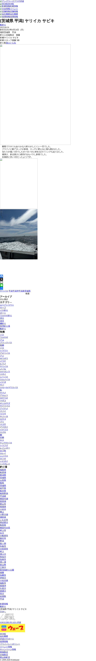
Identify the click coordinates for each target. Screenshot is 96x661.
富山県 (3, 565)
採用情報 (4, 641)
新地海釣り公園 (7, 570)
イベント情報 (6, 647)
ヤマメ (3, 393)
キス (2, 440)
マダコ (3, 400)
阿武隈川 (4, 522)
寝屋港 (3, 507)
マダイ (3, 374)
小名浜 (3, 509)
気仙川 (3, 557)
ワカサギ (4, 337)
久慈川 (3, 588)
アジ (2, 356)
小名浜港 (4, 580)
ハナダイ (4, 461)
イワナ (3, 361)
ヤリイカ (4, 291)
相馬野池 (4, 493)
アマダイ (4, 427)
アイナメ (4, 408)
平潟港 (21, 291)
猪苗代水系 (5, 528)
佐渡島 (3, 596)
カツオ (3, 458)
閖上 (2, 512)
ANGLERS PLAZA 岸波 (10, 622)
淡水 (2, 321)
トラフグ (4, 445)
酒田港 (3, 517)
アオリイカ (5, 353)
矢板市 (3, 546)
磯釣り (3, 323)
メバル (3, 369)
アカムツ (4, 395)
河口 (2, 318)
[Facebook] (48, 276)
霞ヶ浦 (3, 562)
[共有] (48, 288)
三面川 (3, 567)
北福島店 (4, 655)
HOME (3, 634)
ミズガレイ (5, 464)
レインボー (5, 448)
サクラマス (5, 406)
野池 (2, 541)
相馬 (2, 483)
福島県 (3, 470)
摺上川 (3, 554)
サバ (2, 385)
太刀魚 (3, 451)
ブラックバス (6, 342)
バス (2, 335)
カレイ (3, 453)
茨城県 (27, 291)
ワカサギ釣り (6, 315)
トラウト (4, 350)
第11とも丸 (11, 43)
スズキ (3, 432)
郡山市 (3, 504)
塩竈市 (3, 575)
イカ (2, 348)
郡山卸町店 (5, 657)
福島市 (3, 583)
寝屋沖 (3, 586)
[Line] (48, 285)
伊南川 (3, 578)
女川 (2, 533)
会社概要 (4, 636)
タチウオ (4, 398)
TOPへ (3, 612)
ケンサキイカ (6, 443)
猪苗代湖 (4, 499)
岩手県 (3, 488)
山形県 (3, 480)
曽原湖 (3, 501)
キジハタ (4, 416)
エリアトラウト (7, 305)
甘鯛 (2, 437)
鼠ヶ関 (3, 543)
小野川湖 (4, 514)
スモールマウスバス (9, 387)
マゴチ (3, 424)
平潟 (10, 291)
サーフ (3, 308)
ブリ (2, 422)
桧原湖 (3, 472)
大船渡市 (4, 536)
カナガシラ (5, 371)
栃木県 (3, 491)
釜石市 (3, 538)
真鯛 (2, 345)
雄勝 (2, 572)
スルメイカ (5, 379)
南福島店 (4, 652)
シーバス (4, 377)
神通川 (3, 591)
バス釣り (4, 310)
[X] (48, 279)
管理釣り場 (5, 326)
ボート (3, 313)
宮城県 (3, 478)
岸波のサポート (7, 639)
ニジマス (4, 456)
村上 (2, 551)
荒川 (2, 594)
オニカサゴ (5, 403)
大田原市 (4, 549)
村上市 (3, 530)
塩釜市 (3, 559)
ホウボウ (4, 358)
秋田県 (3, 525)
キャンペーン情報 (8, 649)
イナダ (3, 382)
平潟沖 (15, 291)
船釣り (3, 25)
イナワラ (4, 429)
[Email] (48, 282)
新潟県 (3, 475)
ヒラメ (3, 364)
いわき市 (4, 520)
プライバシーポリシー (10, 644)
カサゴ (3, 419)
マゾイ (3, 411)
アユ (2, 340)
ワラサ (3, 414)
